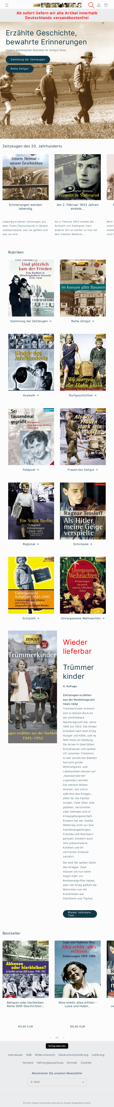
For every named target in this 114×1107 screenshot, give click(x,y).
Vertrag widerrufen (57, 1046)
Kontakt (72, 1062)
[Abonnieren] (82, 1082)
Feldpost (29, 469)
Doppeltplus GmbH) (81, 1103)
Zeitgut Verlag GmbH (41, 1103)
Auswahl (29, 395)
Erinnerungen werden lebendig (25, 206)
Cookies (86, 1062)
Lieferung (98, 1054)
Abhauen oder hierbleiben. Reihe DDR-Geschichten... (26, 1004)
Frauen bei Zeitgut (81, 469)
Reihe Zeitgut (19, 68)
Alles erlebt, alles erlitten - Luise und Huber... (77, 1004)
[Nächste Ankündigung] (108, 15)
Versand (27, 1062)
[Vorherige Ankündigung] (6, 15)
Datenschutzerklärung (73, 1054)
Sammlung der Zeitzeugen (28, 59)
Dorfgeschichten (81, 395)
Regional (29, 544)
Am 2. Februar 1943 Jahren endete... (78, 206)
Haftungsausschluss (50, 1062)
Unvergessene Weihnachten (81, 618)
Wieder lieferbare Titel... (79, 914)
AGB (29, 1054)
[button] (6, 5)
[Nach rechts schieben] (64, 1037)
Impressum (15, 1054)
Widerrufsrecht (45, 1054)
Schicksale (81, 544)
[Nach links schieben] (50, 1037)
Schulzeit (29, 618)
